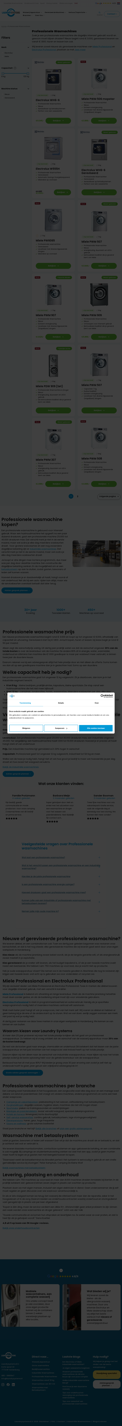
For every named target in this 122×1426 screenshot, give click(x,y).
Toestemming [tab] (25, 703)
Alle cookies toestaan (96, 728)
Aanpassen (59, 728)
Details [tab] (61, 703)
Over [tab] (97, 703)
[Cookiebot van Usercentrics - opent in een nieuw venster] (102, 696)
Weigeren (26, 728)
